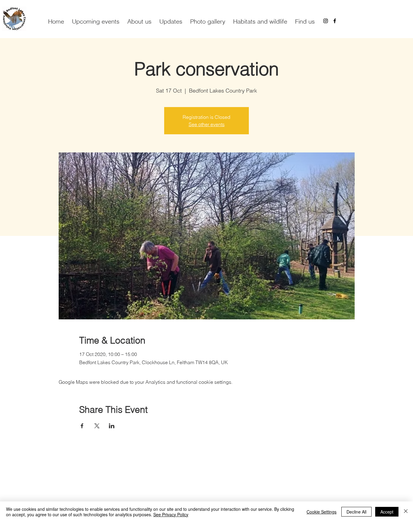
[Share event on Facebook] (82, 425)
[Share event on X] (97, 425)
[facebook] (335, 21)
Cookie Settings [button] (322, 512)
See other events (207, 124)
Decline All (356, 512)
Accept (386, 512)
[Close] (405, 511)
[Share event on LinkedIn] (112, 425)
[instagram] (326, 21)
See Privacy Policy (170, 514)
